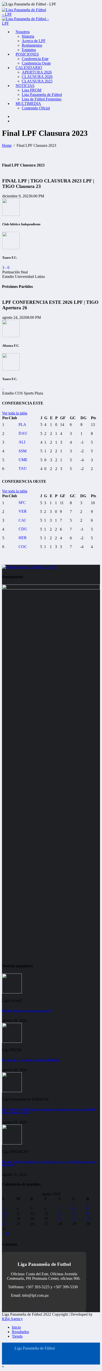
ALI (22, 442)
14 (60, 1213)
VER (23, 511)
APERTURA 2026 (37, 72)
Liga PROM (31, 90)
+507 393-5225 (37, 1287)
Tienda (17, 1336)
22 (74, 1218)
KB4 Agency (12, 1319)
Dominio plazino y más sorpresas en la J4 (26, 1010)
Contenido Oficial (36, 108)
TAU (23, 468)
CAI (22, 520)
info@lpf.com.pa (35, 1295)
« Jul (6, 1233)
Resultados (20, 1332)
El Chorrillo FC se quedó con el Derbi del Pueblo (31, 1059)
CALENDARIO (29, 68)
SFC (22, 502)
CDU (23, 529)
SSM (22, 451)
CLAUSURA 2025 (37, 81)
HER (23, 538)
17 (4, 1218)
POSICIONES (27, 54)
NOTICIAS (25, 85)
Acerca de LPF (34, 41)
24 (4, 1223)
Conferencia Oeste (36, 63)
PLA (22, 424)
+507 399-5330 (65, 1287)
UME (23, 460)
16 (88, 1213)
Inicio (16, 1327)
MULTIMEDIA (28, 103)
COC (23, 547)
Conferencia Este (35, 59)
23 (88, 1218)
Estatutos (29, 50)
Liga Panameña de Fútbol (42, 94)
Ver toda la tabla (14, 413)
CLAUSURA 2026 (37, 77)
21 (60, 1218)
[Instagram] (13, 116)
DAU (23, 433)
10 (4, 1213)
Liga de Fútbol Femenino (41, 99)
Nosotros (23, 32)
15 (74, 1213)
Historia (28, 36)
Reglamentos (32, 45)
